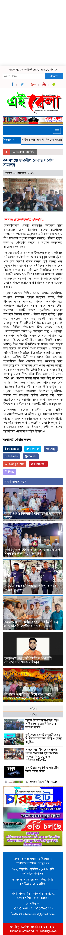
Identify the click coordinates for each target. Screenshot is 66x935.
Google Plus (16, 464)
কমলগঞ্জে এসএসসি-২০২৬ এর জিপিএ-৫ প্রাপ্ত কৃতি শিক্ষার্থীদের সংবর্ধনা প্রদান (31, 624)
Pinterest (39, 464)
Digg (52, 449)
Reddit (32, 456)
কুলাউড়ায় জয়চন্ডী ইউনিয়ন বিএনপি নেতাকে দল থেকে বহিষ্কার (28, 660)
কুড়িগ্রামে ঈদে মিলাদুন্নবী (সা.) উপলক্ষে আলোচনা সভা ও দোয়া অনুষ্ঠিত (44, 738)
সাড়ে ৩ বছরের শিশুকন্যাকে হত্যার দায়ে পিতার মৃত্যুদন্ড (30, 588)
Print (10, 471)
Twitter (34, 449)
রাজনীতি (30, 152)
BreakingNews (47, 931)
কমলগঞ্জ (20, 152)
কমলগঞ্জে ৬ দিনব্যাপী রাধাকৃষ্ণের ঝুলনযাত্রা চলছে (32, 515)
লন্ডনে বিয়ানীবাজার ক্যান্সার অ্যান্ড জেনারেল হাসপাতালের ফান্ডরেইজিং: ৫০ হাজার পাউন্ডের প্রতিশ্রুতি (42, 755)
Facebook (13, 449)
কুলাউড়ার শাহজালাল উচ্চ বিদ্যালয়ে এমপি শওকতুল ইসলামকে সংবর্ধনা (32, 552)
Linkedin (12, 456)
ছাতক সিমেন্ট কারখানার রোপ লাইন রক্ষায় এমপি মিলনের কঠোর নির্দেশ (42, 724)
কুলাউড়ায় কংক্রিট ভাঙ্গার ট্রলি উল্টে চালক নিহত (42, 769)
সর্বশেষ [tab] (33, 708)
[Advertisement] (33, 33)
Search (54, 76)
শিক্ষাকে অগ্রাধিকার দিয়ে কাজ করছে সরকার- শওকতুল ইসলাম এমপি (28, 696)
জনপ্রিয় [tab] (33, 714)
